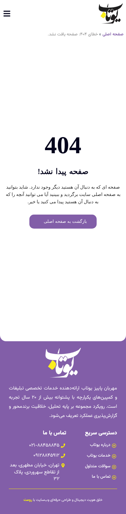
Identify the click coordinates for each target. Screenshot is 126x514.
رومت (28, 500)
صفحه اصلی (113, 34)
